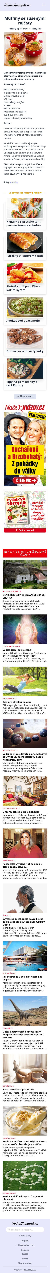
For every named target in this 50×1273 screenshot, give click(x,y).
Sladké (25, 1258)
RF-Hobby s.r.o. (30, 1270)
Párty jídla (36, 28)
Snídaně (25, 1250)
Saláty (25, 1253)
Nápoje (25, 1240)
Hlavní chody (25, 1235)
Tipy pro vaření (25, 1263)
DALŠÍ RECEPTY (23, 396)
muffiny (14, 182)
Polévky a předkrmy (18, 28)
